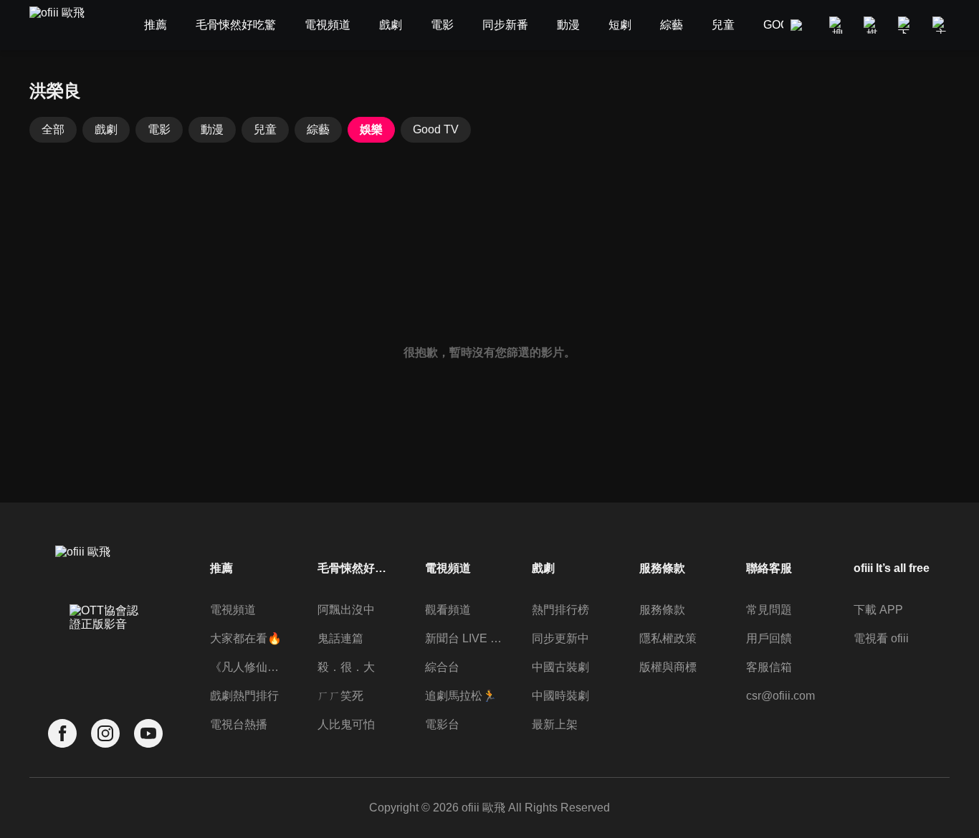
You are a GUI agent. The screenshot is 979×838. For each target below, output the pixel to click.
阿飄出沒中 (346, 610)
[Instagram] (105, 733)
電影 (159, 129)
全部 (53, 129)
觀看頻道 (448, 610)
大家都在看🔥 (246, 638)
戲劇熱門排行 (244, 696)
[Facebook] (62, 733)
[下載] (906, 25)
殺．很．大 (346, 667)
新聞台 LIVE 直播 (463, 638)
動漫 (212, 129)
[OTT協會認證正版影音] (105, 648)
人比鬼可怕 (346, 724)
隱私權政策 (668, 638)
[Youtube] (148, 733)
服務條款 (662, 610)
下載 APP (878, 610)
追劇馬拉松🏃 (461, 696)
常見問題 (769, 610)
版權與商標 (668, 667)
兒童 (265, 129)
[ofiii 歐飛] (65, 25)
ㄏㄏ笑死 (340, 696)
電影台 (442, 724)
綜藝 (318, 129)
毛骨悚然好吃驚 (356, 568)
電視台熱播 (238, 724)
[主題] (941, 25)
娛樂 (371, 129)
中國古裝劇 (560, 667)
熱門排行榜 (560, 610)
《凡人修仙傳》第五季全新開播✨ (248, 667)
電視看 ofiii (881, 638)
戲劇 (106, 129)
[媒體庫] (872, 25)
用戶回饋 (769, 638)
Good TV (436, 129)
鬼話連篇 (340, 638)
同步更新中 (560, 638)
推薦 (221, 568)
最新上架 (555, 724)
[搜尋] (837, 25)
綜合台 (442, 667)
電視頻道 (233, 610)
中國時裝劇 (560, 696)
